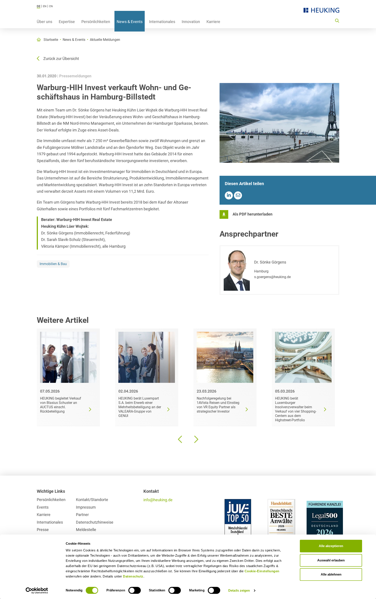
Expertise (67, 21)
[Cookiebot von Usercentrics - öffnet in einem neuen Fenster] (37, 590)
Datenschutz (133, 576)
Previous (180, 439)
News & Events (130, 21)
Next (195, 439)
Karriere (213, 21)
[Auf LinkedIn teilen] (229, 195)
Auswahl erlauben (331, 560)
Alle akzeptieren (331, 546)
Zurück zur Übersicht (61, 58)
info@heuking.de (158, 500)
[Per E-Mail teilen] (238, 195)
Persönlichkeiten (95, 21)
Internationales (162, 21)
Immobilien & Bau (53, 264)
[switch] (134, 590)
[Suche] (337, 20)
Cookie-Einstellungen (262, 571)
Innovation (191, 21)
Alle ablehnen (331, 574)
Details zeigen (239, 590)
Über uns (44, 21)
